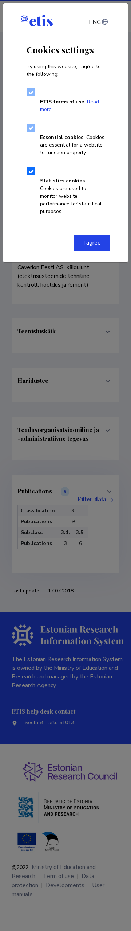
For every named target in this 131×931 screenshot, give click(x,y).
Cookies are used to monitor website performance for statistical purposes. (71, 196)
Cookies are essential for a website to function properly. (72, 145)
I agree (92, 243)
